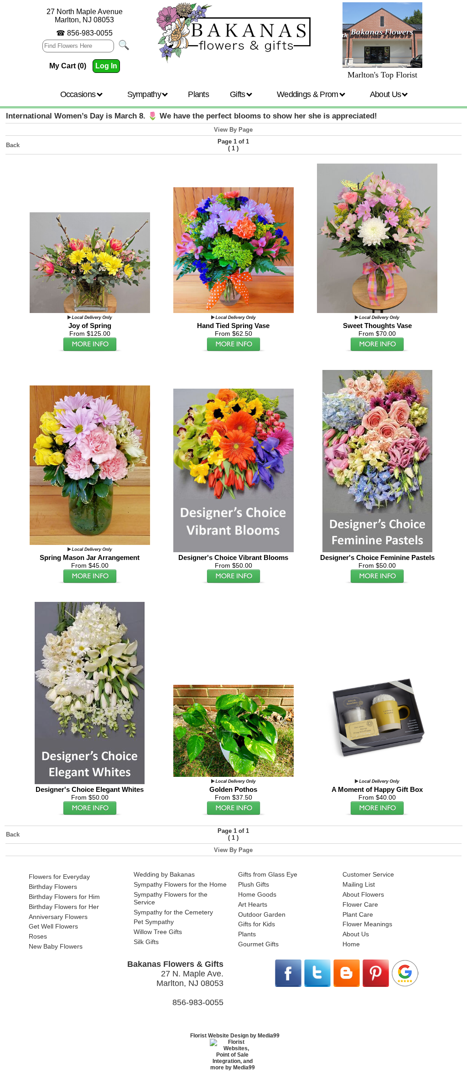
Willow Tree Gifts (158, 931)
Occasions (79, 94)
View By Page (233, 129)
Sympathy (145, 94)
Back (13, 145)
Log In (106, 66)
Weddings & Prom (308, 94)
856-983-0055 (90, 33)
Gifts (238, 94)
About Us (386, 94)
